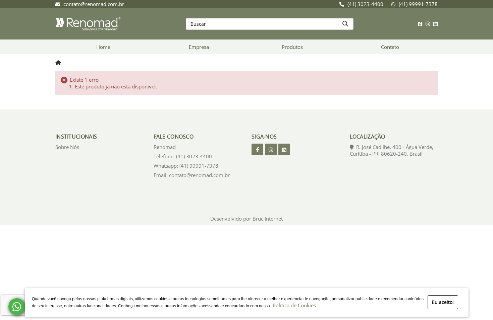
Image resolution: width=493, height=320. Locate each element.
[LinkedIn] (435, 23)
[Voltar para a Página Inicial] (58, 62)
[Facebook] (420, 23)
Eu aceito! (443, 302)
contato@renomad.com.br (93, 4)
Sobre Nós (67, 147)
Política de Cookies (293, 305)
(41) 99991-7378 (418, 4)
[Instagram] (428, 23)
